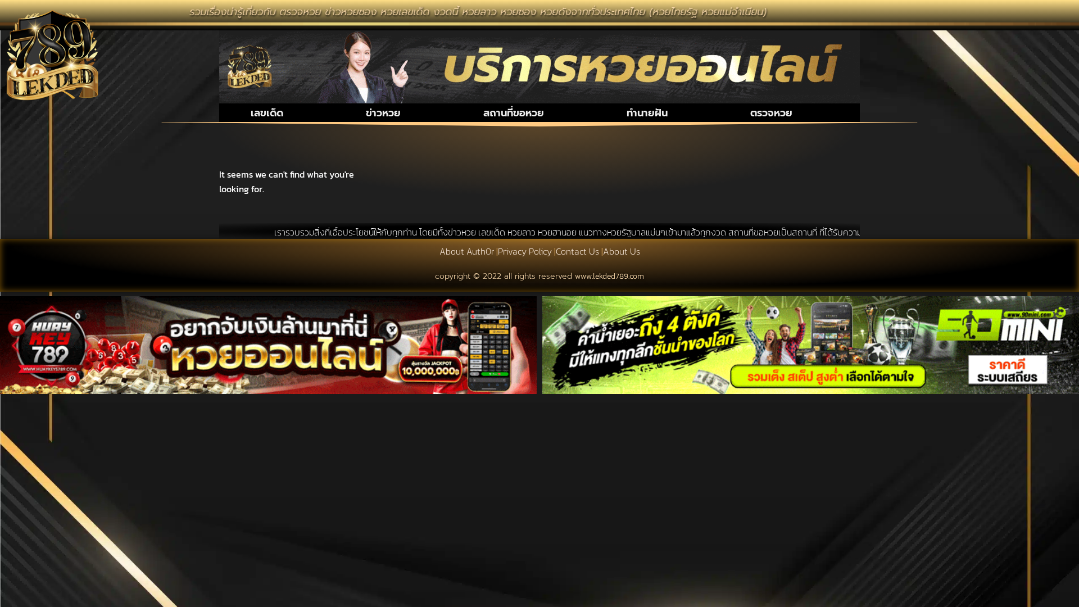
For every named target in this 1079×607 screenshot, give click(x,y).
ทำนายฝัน (647, 113)
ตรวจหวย (771, 113)
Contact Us (577, 251)
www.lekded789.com (609, 276)
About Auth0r (466, 251)
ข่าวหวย (383, 113)
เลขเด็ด (267, 113)
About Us (621, 251)
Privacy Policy (525, 251)
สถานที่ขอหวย (513, 113)
